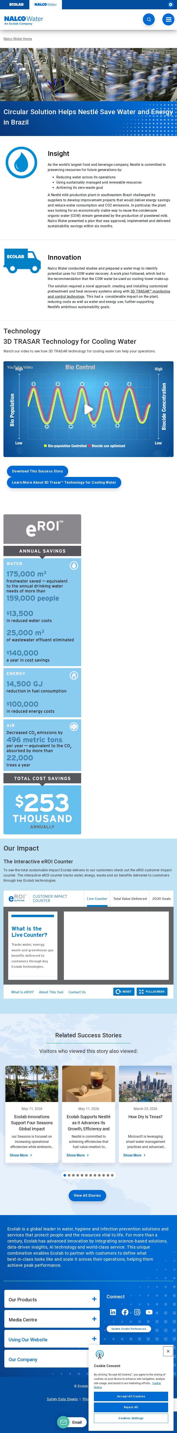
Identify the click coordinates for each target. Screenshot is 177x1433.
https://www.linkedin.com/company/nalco (113, 1312)
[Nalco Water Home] (21, 20)
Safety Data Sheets (62, 1399)
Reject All (131, 1407)
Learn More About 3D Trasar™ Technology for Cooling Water (64, 482)
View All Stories (87, 1195)
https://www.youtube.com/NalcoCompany (149, 1312)
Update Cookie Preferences (128, 1328)
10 (103, 1175)
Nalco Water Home (17, 39)
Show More (19, 1155)
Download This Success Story (37, 471)
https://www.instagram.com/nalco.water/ (137, 1312)
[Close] (168, 1351)
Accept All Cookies (131, 1396)
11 (108, 1175)
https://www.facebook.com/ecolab (125, 1312)
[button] (149, 19)
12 (112, 1175)
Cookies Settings (131, 1418)
